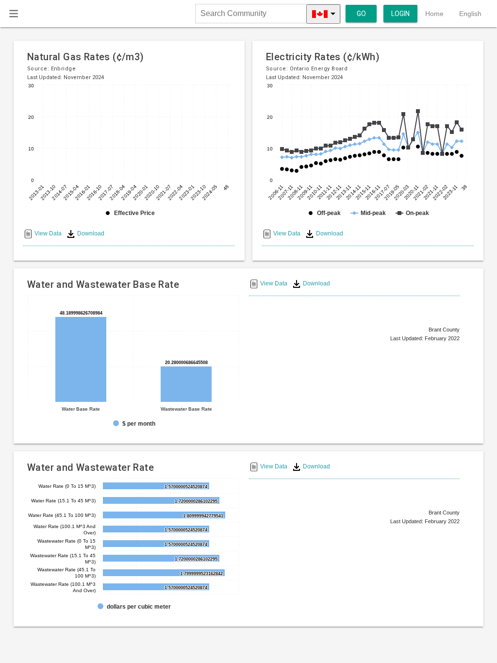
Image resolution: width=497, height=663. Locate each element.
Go (361, 13)
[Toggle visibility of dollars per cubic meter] (134, 606)
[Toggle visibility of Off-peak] (324, 213)
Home (434, 13)
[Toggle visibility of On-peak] (412, 213)
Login (400, 13)
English (470, 13)
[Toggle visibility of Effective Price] (129, 213)
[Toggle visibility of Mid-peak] (368, 213)
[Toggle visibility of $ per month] (134, 423)
